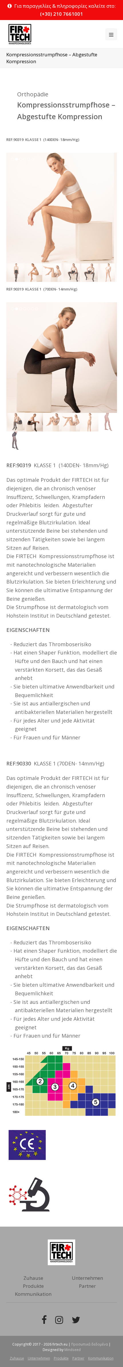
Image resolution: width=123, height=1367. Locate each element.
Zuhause (33, 1278)
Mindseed (72, 1349)
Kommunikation (33, 1294)
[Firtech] (19, 33)
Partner (87, 1286)
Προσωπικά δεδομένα (89, 1344)
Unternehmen (87, 1278)
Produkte (33, 1286)
